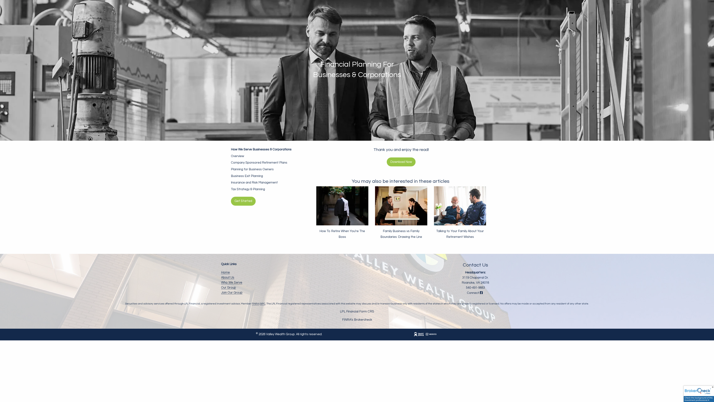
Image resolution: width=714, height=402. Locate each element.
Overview (237, 156)
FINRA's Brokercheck (357, 319)
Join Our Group (231, 292)
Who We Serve (231, 282)
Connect (473, 293)
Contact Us (475, 265)
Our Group (228, 287)
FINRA (255, 303)
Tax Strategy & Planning (248, 189)
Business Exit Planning (247, 176)
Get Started (243, 201)
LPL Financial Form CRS (357, 311)
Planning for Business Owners (252, 169)
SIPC (262, 303)
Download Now (401, 162)
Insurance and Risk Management (254, 182)
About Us (227, 277)
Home (225, 272)
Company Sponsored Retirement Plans (259, 162)
